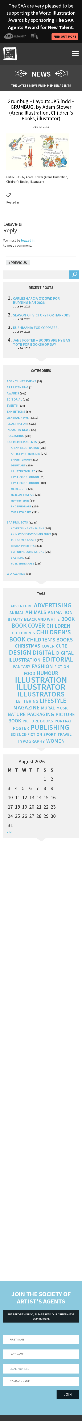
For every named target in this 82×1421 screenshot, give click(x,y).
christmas (27, 646)
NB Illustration (22, 495)
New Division (20, 500)
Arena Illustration (25, 448)
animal (16, 612)
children (58, 625)
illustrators (41, 693)
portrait (63, 721)
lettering (27, 701)
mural (48, 708)
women (55, 740)
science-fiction (26, 734)
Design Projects (23, 546)
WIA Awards (16, 573)
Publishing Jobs (22, 563)
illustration (41, 680)
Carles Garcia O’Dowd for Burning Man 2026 (36, 300)
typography (31, 741)
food (29, 673)
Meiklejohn (19, 489)
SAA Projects (17, 522)
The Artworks (21, 512)
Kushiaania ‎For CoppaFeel (36, 327)
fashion (42, 666)
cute (61, 646)
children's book (40, 635)
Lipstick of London (25, 477)
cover (48, 646)
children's (23, 633)
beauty (15, 619)
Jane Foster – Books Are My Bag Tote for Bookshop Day (41, 342)
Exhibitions (16, 411)
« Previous (17, 262)
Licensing (18, 557)
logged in (27, 240)
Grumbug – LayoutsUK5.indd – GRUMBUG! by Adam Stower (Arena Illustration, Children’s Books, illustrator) (41, 110)
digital (44, 652)
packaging (40, 714)
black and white (42, 619)
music (62, 708)
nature (17, 714)
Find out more (64, 36)
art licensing (17, 387)
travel (64, 734)
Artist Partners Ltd (25, 454)
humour (47, 673)
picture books (37, 721)
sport (50, 734)
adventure (21, 605)
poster (21, 728)
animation (60, 612)
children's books (50, 639)
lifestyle (53, 700)
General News (18, 417)
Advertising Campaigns (27, 528)
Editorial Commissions (27, 552)
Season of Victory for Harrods (41, 315)
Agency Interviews (21, 381)
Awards (13, 393)
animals (35, 612)
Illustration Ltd (23, 471)
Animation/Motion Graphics (31, 534)
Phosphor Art (21, 506)
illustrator (17, 423)
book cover (28, 625)
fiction (61, 666)
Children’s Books (23, 540)
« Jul (9, 832)
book (68, 619)
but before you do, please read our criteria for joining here (41, 1316)
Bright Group (21, 459)
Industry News (18, 430)
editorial (14, 399)
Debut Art (18, 465)
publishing (15, 436)
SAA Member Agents (22, 442)
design (20, 652)
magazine (26, 707)
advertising (52, 605)
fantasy (21, 666)
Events (12, 405)
